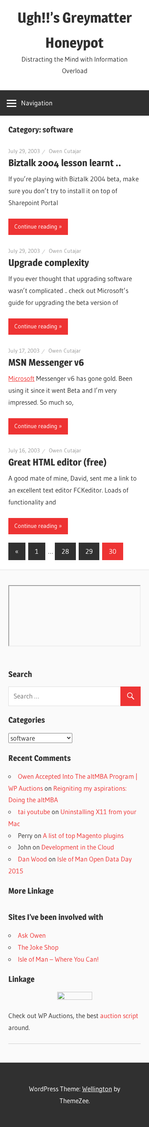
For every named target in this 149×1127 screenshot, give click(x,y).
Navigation (36, 103)
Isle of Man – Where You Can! (58, 959)
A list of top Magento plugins (83, 835)
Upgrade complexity (48, 262)
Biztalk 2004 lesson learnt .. (64, 163)
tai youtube (34, 811)
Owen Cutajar (65, 151)
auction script (119, 1015)
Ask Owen (32, 935)
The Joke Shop (38, 947)
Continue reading (35, 226)
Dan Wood (32, 859)
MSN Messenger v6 (46, 362)
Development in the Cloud (77, 847)
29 (89, 551)
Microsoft (21, 378)
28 (65, 551)
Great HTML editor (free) (57, 462)
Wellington (97, 1088)
